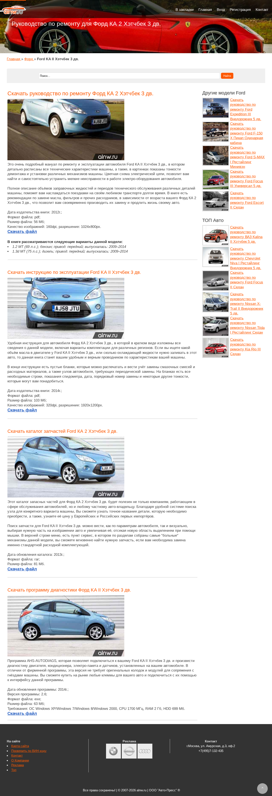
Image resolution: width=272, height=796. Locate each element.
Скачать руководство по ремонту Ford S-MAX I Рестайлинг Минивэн (247, 157)
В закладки (185, 9)
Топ (13, 770)
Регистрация (240, 9)
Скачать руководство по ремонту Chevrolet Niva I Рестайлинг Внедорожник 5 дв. (245, 258)
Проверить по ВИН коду (29, 751)
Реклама (17, 765)
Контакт (262, 9)
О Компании (20, 760)
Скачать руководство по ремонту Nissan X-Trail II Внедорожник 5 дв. (246, 303)
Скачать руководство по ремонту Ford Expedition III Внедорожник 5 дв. (245, 109)
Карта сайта (20, 746)
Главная (205, 9)
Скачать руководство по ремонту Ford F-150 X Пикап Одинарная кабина (246, 133)
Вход (221, 9)
